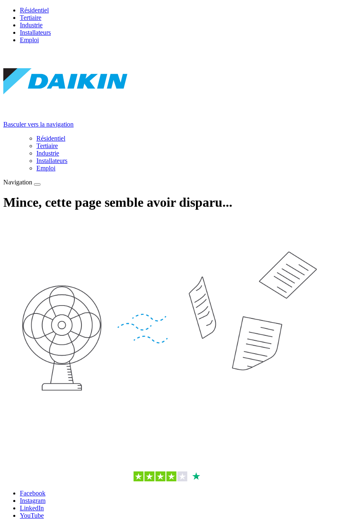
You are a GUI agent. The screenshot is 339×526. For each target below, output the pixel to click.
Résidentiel (34, 10)
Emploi (29, 39)
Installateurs (35, 32)
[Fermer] (37, 184)
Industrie (31, 25)
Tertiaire (30, 17)
